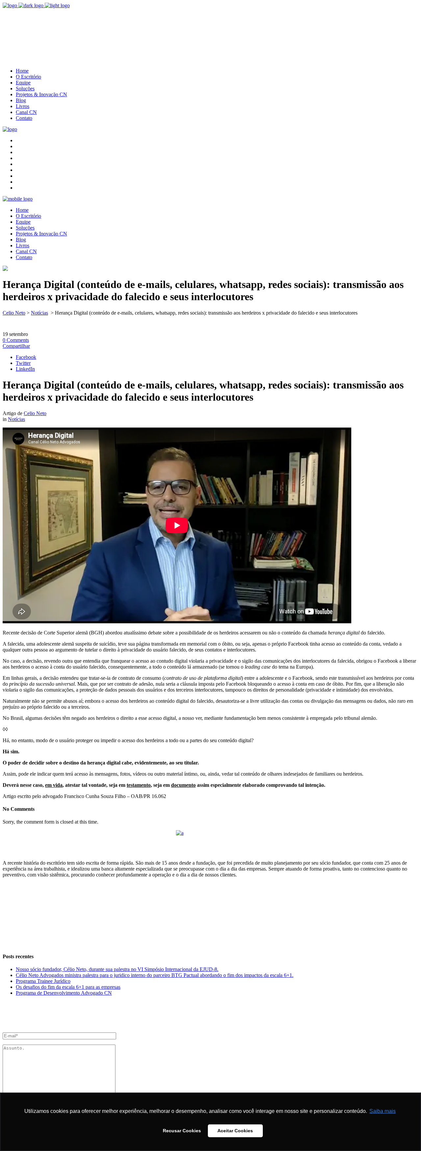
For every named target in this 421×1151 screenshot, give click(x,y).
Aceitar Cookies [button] (235, 1130)
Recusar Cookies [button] (182, 1130)
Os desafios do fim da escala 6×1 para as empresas (68, 987)
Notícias (39, 313)
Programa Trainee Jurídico (43, 981)
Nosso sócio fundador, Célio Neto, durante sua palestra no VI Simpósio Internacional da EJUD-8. (117, 969)
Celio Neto (14, 313)
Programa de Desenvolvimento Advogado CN (64, 993)
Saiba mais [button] (382, 1111)
